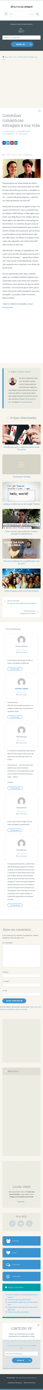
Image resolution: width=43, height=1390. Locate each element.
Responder (16, 669)
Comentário (9, 943)
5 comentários (10, 134)
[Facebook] (12, 1223)
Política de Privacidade (29, 1382)
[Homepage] (21, 6)
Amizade (15, 1241)
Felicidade (16, 1276)
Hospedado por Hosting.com (15, 1382)
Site (5, 991)
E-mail (7, 981)
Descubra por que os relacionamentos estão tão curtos (21, 448)
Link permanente (22, 652)
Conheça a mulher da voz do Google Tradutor (21, 504)
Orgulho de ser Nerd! (28, 612)
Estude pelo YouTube (21, 477)
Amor (14, 1253)
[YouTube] (20, 1223)
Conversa (16, 1264)
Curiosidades (23, 134)
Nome (6, 972)
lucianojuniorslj (26, 402)
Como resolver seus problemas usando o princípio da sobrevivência (21, 532)
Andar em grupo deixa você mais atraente (21, 591)
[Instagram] (29, 1223)
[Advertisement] (21, 85)
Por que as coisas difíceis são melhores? (22, 602)
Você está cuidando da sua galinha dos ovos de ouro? (21, 562)
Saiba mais (20, 1202)
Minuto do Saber (11, 1378)
